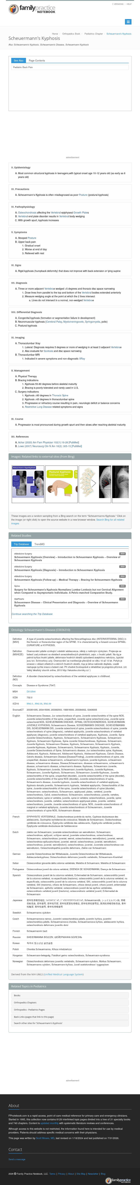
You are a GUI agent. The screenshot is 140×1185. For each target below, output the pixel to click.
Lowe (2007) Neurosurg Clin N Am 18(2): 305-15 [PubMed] (50, 446)
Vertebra (55, 212)
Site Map (80, 1173)
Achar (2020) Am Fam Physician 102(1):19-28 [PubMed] (48, 442)
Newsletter (93, 1173)
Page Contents (37, 60)
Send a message (17, 1159)
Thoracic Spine (60, 395)
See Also (18, 60)
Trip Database (21, 544)
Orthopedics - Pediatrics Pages (29, 1009)
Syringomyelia (92, 321)
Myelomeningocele (73, 321)
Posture (83, 194)
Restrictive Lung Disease (38, 406)
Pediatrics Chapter (94, 33)
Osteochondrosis (27, 212)
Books (17, 995)
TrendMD (39, 544)
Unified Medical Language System (63, 974)
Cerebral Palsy (54, 321)
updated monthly (49, 1123)
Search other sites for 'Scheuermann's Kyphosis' (38, 1023)
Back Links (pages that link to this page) (34, 1016)
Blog (103, 1173)
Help (129, 4)
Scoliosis (48, 351)
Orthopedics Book (71, 33)
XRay (82, 358)
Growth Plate (81, 212)
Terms (52, 1173)
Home (55, 33)
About (71, 1173)
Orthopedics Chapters (25, 1002)
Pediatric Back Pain (23, 67)
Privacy (62, 1173)
